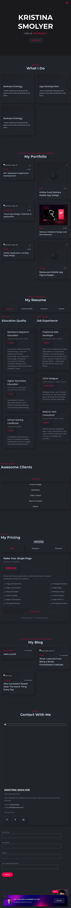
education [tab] (9, 309)
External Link (7, 210)
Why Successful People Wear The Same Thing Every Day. (15, 687)
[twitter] (15, 819)
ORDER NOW (35, 611)
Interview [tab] (61, 309)
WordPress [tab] (35, 490)
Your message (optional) (10, 863)
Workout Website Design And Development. (53, 233)
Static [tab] (12, 548)
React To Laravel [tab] (35, 501)
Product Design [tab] (35, 484)
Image (41, 228)
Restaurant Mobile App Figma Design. (51, 273)
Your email (5, 843)
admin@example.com (16, 807)
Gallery (5, 169)
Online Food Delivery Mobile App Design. (50, 193)
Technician (7, 680)
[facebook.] (7, 819)
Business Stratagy (13, 86)
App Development (49, 86)
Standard (42, 268)
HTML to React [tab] (35, 495)
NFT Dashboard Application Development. (16, 174)
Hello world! (9, 654)
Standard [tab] (35, 548)
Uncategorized (8, 650)
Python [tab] (35, 506)
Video (41, 188)
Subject (4, 853)
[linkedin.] (23, 819)
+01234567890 (14, 805)
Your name (5, 832)
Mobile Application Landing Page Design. (16, 254)
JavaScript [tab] (35, 479)
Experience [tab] (44, 309)
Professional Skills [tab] (26, 309)
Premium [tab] (58, 548)
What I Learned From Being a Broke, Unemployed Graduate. (51, 662)
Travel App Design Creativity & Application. (17, 215)
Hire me (59, 901)
